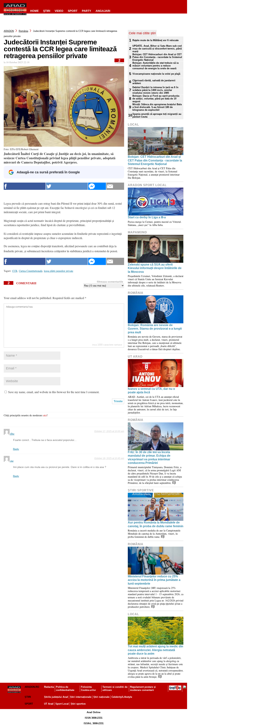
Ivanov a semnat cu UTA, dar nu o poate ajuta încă (151, 390)
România (23, 31)
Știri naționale (101, 697)
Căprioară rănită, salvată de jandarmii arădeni (153, 82)
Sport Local (62, 703)
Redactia (49, 687)
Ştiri (46, 10)
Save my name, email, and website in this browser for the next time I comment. (53, 392)
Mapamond (137, 232)
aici (45, 415)
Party (86, 10)
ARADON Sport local (147, 185)
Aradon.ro (32, 687)
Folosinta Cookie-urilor (88, 688)
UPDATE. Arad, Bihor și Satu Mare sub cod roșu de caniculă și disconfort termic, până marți (157, 48)
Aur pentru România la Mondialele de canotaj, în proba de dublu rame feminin (155, 524)
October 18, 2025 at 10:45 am (109, 458)
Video (59, 10)
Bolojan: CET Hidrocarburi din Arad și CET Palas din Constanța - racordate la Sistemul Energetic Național (157, 57)
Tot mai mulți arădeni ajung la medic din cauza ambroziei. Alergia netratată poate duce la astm (155, 650)
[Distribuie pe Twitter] (67, 186)
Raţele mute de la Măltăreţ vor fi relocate (155, 40)
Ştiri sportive (141, 490)
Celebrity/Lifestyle (121, 697)
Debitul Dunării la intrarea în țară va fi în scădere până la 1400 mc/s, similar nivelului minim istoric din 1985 (155, 90)
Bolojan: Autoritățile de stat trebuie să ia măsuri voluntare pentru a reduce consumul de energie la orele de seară (155, 65)
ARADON (9, 31)
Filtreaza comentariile (110, 281)
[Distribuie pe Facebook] (25, 186)
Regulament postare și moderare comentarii (143, 688)
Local (133, 124)
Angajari (103, 10)
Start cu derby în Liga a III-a (147, 217)
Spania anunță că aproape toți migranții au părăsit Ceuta (156, 115)
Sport (72, 10)
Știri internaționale (80, 697)
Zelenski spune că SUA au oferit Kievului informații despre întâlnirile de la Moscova (155, 268)
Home (34, 10)
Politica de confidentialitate (65, 688)
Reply (16, 449)
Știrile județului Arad (56, 697)
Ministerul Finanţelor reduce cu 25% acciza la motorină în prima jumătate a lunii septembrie (154, 580)
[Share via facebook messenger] (97, 186)
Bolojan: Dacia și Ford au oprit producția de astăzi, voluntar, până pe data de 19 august (155, 98)
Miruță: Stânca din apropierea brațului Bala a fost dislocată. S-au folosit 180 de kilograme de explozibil (157, 107)
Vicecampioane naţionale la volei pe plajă (156, 73)
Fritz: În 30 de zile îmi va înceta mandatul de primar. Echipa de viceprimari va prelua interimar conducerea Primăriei (149, 457)
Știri (28, 697)
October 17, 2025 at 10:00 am (109, 431)
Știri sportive (78, 703)
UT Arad (135, 356)
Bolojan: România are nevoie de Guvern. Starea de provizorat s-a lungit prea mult (155, 329)
